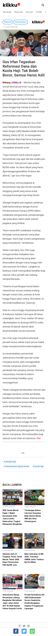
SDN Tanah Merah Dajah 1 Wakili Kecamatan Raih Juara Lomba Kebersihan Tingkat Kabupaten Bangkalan (12, 517)
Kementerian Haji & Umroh (17, 466)
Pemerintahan (20, 22)
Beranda (7, 12)
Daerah (29, 12)
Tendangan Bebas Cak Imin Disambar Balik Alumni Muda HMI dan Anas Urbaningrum (32, 516)
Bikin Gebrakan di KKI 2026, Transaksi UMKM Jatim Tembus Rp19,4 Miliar (34, 558)
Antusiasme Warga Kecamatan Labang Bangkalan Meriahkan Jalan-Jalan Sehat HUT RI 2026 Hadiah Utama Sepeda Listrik (12, 601)
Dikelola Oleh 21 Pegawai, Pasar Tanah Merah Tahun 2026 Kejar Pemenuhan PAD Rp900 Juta (12, 559)
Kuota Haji (39, 466)
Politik (39, 12)
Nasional (18, 12)
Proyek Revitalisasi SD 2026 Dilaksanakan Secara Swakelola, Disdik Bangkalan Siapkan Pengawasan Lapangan (34, 601)
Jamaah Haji (11, 461)
